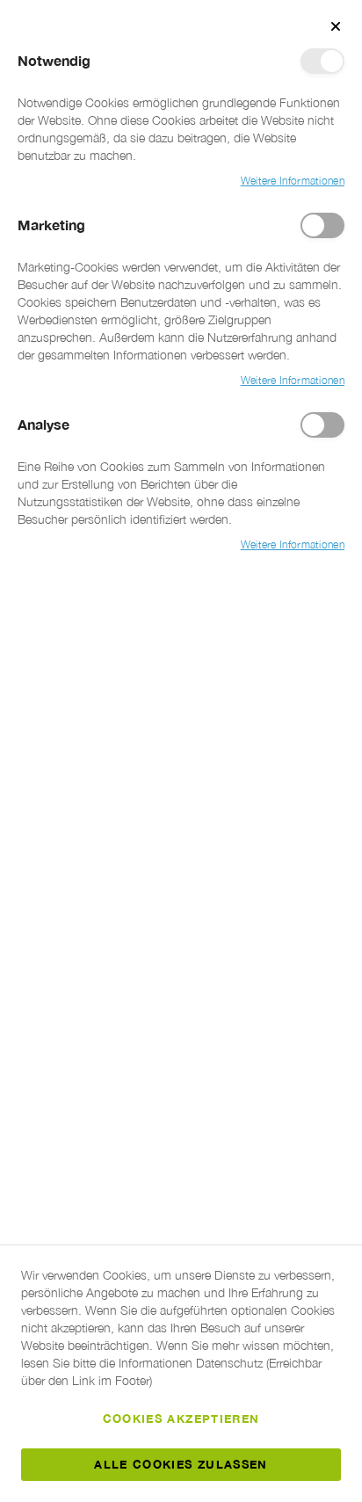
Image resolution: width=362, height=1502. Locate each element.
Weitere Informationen (292, 180)
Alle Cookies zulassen (180, 1464)
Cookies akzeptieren (181, 1418)
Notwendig (322, 61)
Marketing (322, 225)
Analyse (322, 425)
